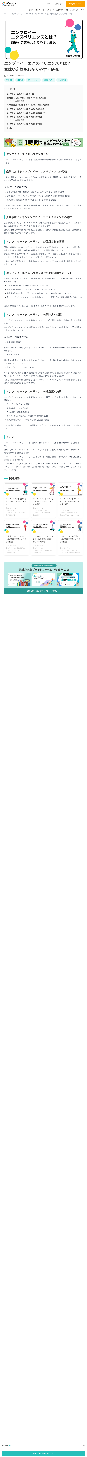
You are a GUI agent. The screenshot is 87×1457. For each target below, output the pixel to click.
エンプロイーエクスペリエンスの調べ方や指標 (24, 117)
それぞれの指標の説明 (16, 120)
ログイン (50, 4)
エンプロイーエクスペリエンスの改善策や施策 (24, 124)
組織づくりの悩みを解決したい (43, 1453)
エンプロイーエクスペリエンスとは (20, 94)
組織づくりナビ (17, 14)
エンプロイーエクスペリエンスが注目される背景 (25, 109)
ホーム (6, 14)
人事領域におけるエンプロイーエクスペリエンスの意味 (28, 105)
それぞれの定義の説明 (16, 101)
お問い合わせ (59, 4)
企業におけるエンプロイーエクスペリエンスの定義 (26, 98)
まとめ (9, 128)
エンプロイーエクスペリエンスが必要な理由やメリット (28, 113)
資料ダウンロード (76, 4)
